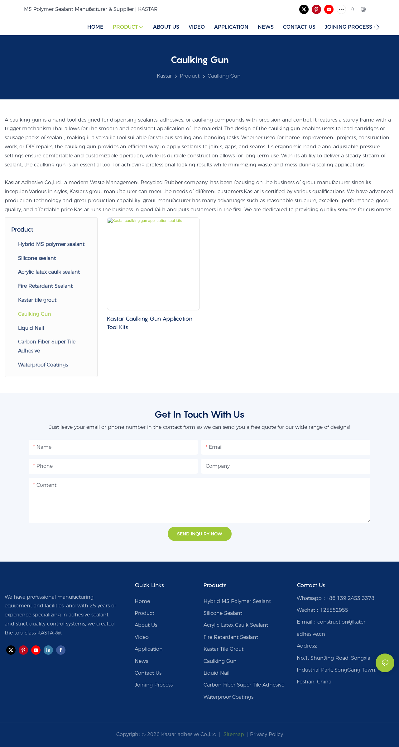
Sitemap (233, 734)
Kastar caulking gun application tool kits (149, 322)
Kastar (164, 76)
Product (190, 76)
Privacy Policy (266, 734)
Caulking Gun (224, 76)
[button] (378, 27)
